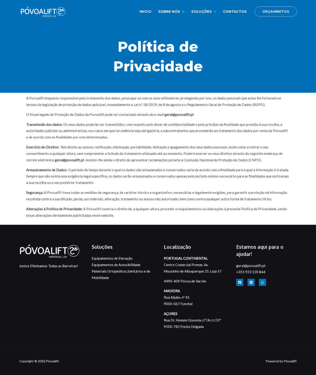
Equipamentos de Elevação (112, 258)
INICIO (145, 11)
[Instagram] (251, 282)
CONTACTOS (235, 11)
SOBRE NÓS (169, 11)
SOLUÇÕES (201, 11)
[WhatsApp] (262, 282)
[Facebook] (239, 282)
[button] (182, 11)
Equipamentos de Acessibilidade (116, 265)
